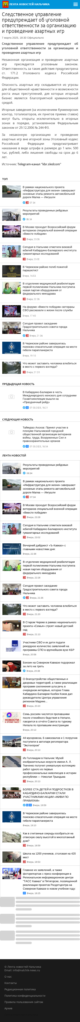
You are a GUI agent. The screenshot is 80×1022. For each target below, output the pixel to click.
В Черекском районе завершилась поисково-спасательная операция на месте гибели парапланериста (50, 347)
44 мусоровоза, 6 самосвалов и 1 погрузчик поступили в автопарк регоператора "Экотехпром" (50, 741)
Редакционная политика (20, 989)
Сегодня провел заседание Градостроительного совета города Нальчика (45, 327)
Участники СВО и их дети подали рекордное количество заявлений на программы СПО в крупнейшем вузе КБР (48, 646)
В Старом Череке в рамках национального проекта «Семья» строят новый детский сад (49, 626)
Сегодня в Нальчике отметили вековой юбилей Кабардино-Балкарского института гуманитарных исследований (49, 250)
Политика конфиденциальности (24, 995)
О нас (8, 976)
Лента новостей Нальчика (21, 1014)
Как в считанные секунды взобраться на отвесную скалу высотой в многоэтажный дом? (49, 837)
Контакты (10, 983)
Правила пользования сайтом (23, 1002)
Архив (8, 1008)
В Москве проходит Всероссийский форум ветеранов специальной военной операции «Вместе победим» (50, 230)
